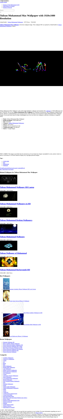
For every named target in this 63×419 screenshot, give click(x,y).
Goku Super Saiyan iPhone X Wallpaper (19, 301)
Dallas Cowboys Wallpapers (10, 370)
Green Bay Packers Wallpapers (10, 375)
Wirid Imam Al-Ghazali (8, 6)
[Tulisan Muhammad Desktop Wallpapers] (8, 217)
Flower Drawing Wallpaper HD (11, 350)
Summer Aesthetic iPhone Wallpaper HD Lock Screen (23, 289)
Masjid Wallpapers (7, 379)
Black (4, 363)
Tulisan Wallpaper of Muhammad (13, 253)
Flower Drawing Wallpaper (9, 352)
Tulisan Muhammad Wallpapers (15, 22)
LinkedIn (20, 168)
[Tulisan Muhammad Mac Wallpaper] (31, 68)
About (4, 391)
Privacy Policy (6, 399)
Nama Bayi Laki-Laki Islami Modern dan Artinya (15, 397)
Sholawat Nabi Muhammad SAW (11, 5)
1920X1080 (6, 161)
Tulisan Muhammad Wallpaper (12, 237)
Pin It (23, 168)
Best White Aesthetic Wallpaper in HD (33, 312)
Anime (4, 360)
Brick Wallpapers (7, 366)
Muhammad (6, 164)
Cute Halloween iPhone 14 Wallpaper (19, 336)
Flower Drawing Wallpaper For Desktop (13, 349)
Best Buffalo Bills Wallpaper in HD (32, 324)
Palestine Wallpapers (8, 384)
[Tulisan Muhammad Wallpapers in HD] (8, 200)
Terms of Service (7, 406)
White (4, 389)
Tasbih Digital (3, 2)
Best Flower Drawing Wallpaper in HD (12, 347)
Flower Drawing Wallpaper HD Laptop (12, 346)
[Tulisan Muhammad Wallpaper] (8, 233)
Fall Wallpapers (7, 373)
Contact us (5, 392)
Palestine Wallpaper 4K (8, 342)
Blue (4, 364)
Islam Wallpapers (7, 377)
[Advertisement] (31, 39)
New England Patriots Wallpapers (11, 381)
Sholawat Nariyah (7, 7)
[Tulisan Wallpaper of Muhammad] (8, 250)
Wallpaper (5, 165)
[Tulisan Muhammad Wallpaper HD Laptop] (8, 184)
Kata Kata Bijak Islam (8, 396)
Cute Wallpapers (7, 368)
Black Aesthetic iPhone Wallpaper (11, 343)
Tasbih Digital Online (8, 404)
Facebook (5, 168)
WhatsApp (10, 168)
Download (10, 169)
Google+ (15, 168)
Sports (4, 385)
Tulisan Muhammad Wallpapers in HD (15, 204)
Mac (4, 162)
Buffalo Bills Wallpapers (9, 367)
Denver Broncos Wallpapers (10, 371)
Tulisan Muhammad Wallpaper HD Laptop (17, 187)
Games (4, 374)
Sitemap (5, 403)
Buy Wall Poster (4, 169)
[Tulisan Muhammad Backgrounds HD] (8, 266)
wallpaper (48, 111)
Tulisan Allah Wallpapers (9, 386)
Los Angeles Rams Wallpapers (10, 378)
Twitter (1, 168)
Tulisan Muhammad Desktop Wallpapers (16, 220)
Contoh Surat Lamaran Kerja (10, 393)
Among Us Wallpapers (8, 359)
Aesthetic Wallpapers (8, 357)
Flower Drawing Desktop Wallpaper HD (13, 345)
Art (4, 362)
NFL (4, 382)
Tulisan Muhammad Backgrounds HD (15, 270)
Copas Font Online (7, 395)
